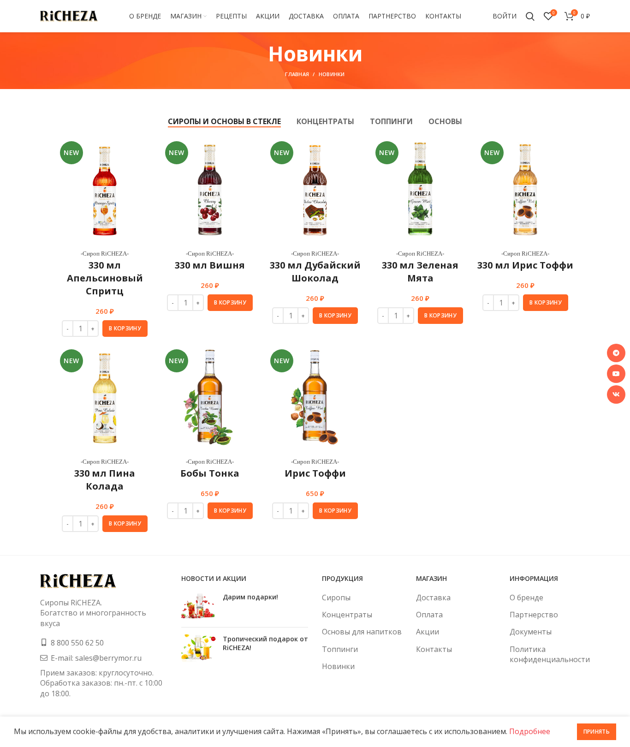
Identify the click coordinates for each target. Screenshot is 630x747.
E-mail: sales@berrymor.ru (96, 658)
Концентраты (347, 615)
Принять (596, 731)
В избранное (145, 153)
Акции (427, 632)
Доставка (433, 597)
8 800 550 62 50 (77, 643)
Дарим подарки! (250, 596)
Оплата (429, 615)
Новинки (338, 666)
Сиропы (336, 597)
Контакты (434, 649)
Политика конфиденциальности (550, 654)
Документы (531, 632)
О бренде (526, 597)
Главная (297, 74)
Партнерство (534, 615)
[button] (125, 328)
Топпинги (340, 649)
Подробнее (529, 731)
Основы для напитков (362, 632)
